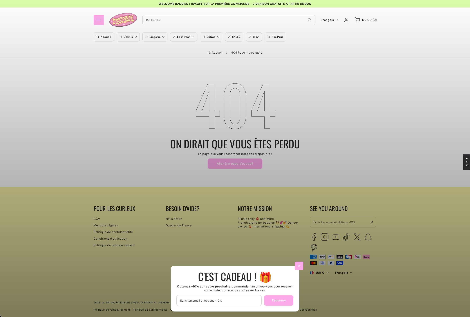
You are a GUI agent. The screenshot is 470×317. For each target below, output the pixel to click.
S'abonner (279, 300)
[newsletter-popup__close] (299, 266)
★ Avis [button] (467, 162)
